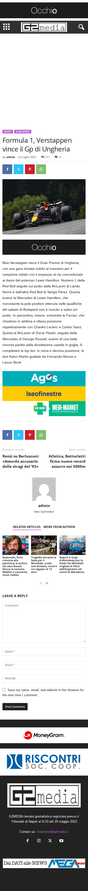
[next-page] (46, 583)
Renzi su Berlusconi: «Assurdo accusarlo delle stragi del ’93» (20, 461)
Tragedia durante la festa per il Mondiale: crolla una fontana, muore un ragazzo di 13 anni (44, 564)
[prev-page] (41, 583)
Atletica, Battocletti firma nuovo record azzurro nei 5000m (67, 461)
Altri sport (23, 131)
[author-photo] (44, 489)
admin (10, 157)
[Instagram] (38, 841)
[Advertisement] (44, 80)
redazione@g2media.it (52, 832)
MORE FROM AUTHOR (59, 527)
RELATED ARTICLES (27, 527)
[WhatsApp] (41, 169)
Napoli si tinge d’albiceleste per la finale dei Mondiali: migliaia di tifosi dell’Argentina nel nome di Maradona (71, 564)
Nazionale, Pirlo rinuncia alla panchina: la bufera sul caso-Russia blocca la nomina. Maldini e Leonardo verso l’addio (14, 566)
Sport (7, 131)
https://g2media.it (44, 511)
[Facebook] (7, 169)
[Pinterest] (30, 169)
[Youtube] (61, 841)
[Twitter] (18, 169)
